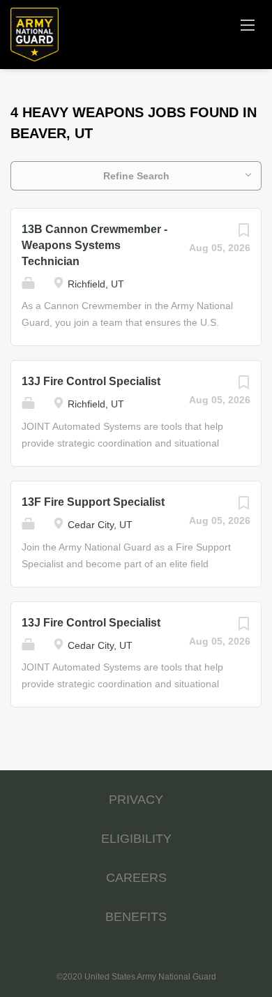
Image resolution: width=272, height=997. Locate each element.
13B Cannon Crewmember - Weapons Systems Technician (94, 245)
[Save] (243, 233)
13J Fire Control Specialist (91, 381)
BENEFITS (136, 917)
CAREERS (136, 878)
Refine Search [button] (136, 175)
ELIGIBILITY (136, 839)
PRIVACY (136, 800)
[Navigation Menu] (248, 24)
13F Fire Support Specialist (93, 502)
